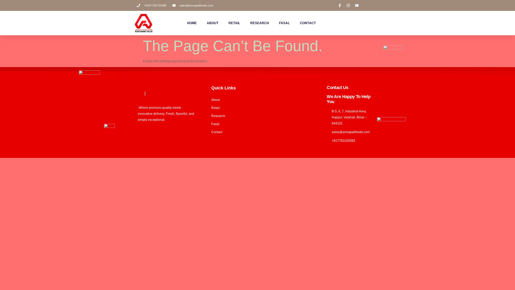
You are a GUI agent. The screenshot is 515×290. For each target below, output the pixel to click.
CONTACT (308, 23)
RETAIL (234, 23)
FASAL (284, 23)
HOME (192, 23)
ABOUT (212, 23)
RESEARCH (259, 23)
